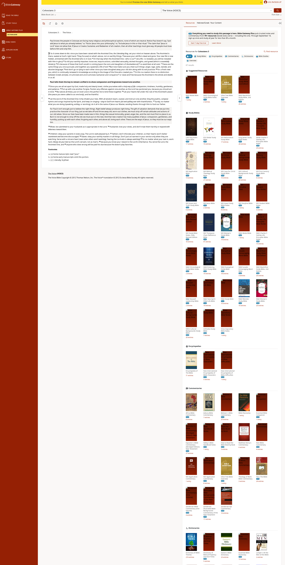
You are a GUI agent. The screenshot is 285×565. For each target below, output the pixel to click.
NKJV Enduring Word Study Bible (209, 268)
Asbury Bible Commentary (208, 414)
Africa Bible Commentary (190, 414)
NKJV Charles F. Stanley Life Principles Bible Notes (262, 236)
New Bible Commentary (261, 444)
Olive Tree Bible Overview (227, 96)
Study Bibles (194, 113)
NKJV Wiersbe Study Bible (244, 300)
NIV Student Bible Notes (262, 204)
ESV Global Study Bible (209, 139)
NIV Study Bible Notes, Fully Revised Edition (191, 235)
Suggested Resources (198, 71)
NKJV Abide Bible (192, 95)
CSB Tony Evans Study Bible (191, 139)
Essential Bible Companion (261, 414)
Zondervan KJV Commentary (226, 508)
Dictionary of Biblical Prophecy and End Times (209, 555)
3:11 (52, 160)
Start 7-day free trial (198, 43)
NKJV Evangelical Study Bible (227, 268)
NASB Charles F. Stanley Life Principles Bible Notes (262, 141)
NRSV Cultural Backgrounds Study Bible (193, 331)
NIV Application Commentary (191, 478)
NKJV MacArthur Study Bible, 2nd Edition (245, 97)
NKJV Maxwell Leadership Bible (192, 300)
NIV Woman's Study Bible (226, 234)
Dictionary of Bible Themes (193, 554)
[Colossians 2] (42, 98)
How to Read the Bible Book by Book (228, 444)
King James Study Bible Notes (245, 139)
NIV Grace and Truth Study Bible (192, 204)
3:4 (51, 154)
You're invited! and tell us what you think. (151, 2)
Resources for (197, 51)
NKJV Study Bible (227, 299)
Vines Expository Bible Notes (227, 330)
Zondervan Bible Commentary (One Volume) (192, 509)
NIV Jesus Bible (209, 203)
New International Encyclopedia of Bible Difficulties (228, 373)
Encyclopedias (195, 346)
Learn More (216, 43)
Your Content (216, 23)
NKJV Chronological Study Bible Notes (210, 96)
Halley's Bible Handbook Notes (209, 444)
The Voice (52, 173)
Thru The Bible (261, 477)
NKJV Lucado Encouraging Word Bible (246, 269)
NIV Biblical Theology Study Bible (209, 173)
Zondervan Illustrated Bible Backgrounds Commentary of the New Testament (210, 511)
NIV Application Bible (191, 172)
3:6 (51, 157)
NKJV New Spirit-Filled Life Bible (209, 300)
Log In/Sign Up (274, 2)
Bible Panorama (244, 413)
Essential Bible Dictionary (244, 554)
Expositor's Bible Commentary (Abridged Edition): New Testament (193, 446)
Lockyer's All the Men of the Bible (262, 554)
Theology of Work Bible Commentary (245, 478)
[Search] (277, 10)
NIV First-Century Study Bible (262, 172)
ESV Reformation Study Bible (227, 139)
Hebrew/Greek (203, 23)
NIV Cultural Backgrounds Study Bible (246, 173)
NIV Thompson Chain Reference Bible (209, 235)
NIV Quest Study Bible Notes (227, 204)
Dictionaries (194, 528)
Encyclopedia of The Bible (191, 372)
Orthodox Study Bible (209, 330)
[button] (272, 2)
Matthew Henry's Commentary (245, 444)
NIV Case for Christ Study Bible (228, 172)
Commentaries (195, 388)
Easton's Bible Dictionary (226, 554)
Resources (190, 23)
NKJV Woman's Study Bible (261, 300)
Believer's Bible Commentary (226, 414)
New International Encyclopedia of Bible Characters (210, 373)
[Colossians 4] (179, 98)
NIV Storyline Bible (245, 203)
